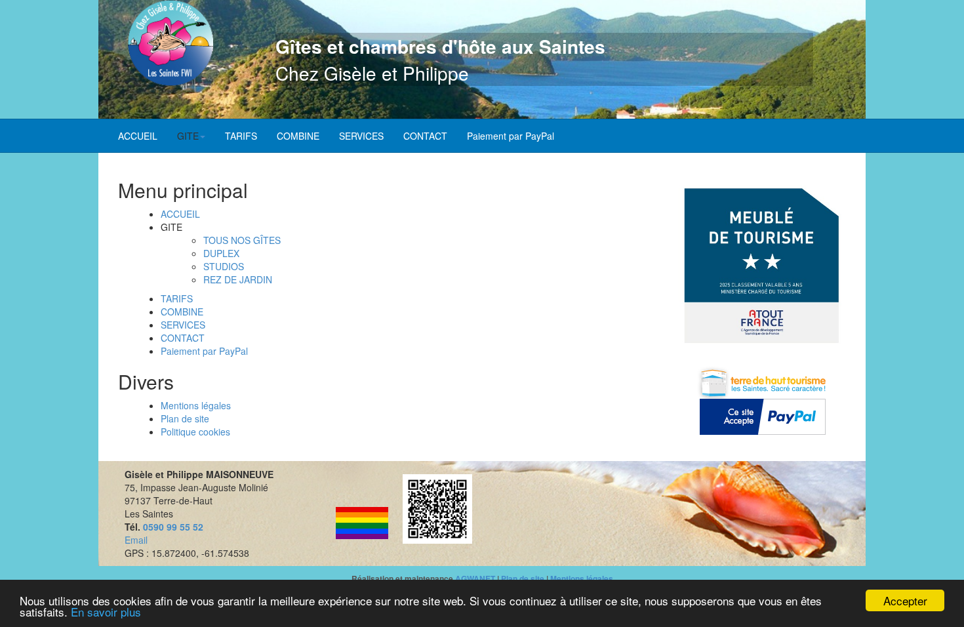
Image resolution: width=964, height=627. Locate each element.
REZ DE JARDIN (237, 279)
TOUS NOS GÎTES (242, 240)
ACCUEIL (137, 135)
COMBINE (298, 135)
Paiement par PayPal (510, 135)
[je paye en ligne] (762, 417)
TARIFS (241, 135)
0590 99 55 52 (173, 526)
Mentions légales (196, 405)
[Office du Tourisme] (762, 381)
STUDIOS (223, 266)
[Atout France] (762, 265)
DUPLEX (221, 253)
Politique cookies (195, 431)
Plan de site (185, 418)
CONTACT (425, 135)
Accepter (905, 600)
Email (136, 539)
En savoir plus (106, 611)
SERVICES (361, 135)
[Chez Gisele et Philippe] (170, 43)
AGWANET (475, 578)
